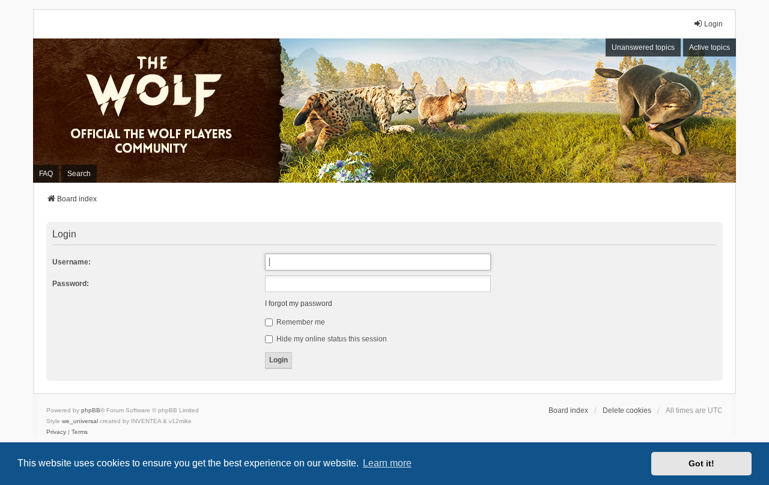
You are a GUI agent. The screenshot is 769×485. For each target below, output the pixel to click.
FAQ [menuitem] (46, 173)
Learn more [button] (387, 463)
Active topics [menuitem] (709, 47)
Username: (71, 262)
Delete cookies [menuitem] (627, 410)
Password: (70, 283)
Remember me (300, 322)
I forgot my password (298, 303)
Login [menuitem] (713, 24)
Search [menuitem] (79, 173)
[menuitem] (56, 432)
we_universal (80, 421)
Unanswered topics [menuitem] (643, 47)
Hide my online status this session (331, 339)
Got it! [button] (701, 463)
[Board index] (159, 110)
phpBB (90, 410)
